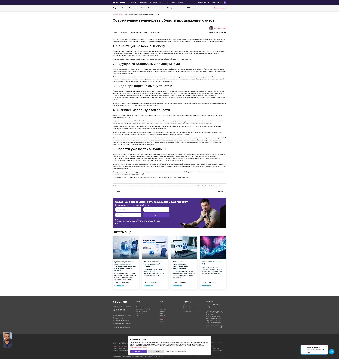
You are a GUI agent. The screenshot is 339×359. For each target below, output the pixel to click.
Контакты (181, 2)
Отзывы (162, 307)
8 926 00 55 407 (216, 2)
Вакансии (162, 311)
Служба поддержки (189, 307)
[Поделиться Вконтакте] (222, 32)
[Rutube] (221, 327)
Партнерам (143, 2)
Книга (161, 321)
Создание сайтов (119, 8)
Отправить (156, 215)
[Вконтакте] (212, 327)
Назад (118, 191)
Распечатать (155, 32)
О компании (132, 2)
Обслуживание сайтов (175, 8)
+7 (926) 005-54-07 (213, 305)
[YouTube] (217, 327)
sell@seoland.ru (203, 2)
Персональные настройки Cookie (175, 351)
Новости (162, 315)
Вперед (220, 191)
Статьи (162, 317)
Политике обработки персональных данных (148, 221)
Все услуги (153, 2)
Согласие (139, 220)
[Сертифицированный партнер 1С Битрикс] (123, 310)
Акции (161, 2)
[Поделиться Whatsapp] (225, 32)
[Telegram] (208, 327)
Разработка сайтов (142, 305)
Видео (161, 319)
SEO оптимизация (141, 311)
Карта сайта (187, 311)
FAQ (184, 305)
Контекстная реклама (156, 8)
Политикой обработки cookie (139, 347)
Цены (167, 2)
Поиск (185, 309)
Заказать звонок (220, 8)
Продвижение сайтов (137, 8)
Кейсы (173, 2)
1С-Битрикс (191, 8)
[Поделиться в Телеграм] (220, 32)
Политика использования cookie (121, 346)
